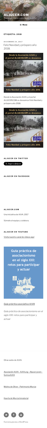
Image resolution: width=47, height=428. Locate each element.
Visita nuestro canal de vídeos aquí (19, 237)
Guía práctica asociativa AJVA (19, 304)
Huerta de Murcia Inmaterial (16, 398)
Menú (24, 25)
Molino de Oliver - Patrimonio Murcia (20, 387)
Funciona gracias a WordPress (16, 422)
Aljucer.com (16, 15)
